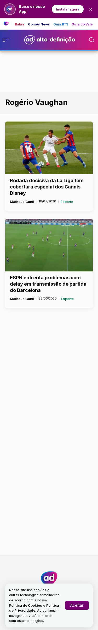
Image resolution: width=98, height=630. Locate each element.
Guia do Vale (82, 24)
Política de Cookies (25, 605)
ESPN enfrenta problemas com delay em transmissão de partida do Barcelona (48, 284)
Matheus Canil (22, 202)
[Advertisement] (49, 70)
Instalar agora (67, 9)
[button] (77, 605)
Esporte (66, 202)
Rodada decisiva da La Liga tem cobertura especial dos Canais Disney (47, 187)
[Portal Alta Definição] (49, 578)
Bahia (20, 24)
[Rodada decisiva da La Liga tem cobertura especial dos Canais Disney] (49, 148)
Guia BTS (60, 24)
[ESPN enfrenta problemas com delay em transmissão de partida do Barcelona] (49, 245)
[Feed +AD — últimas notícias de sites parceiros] (8, 24)
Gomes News (39, 24)
